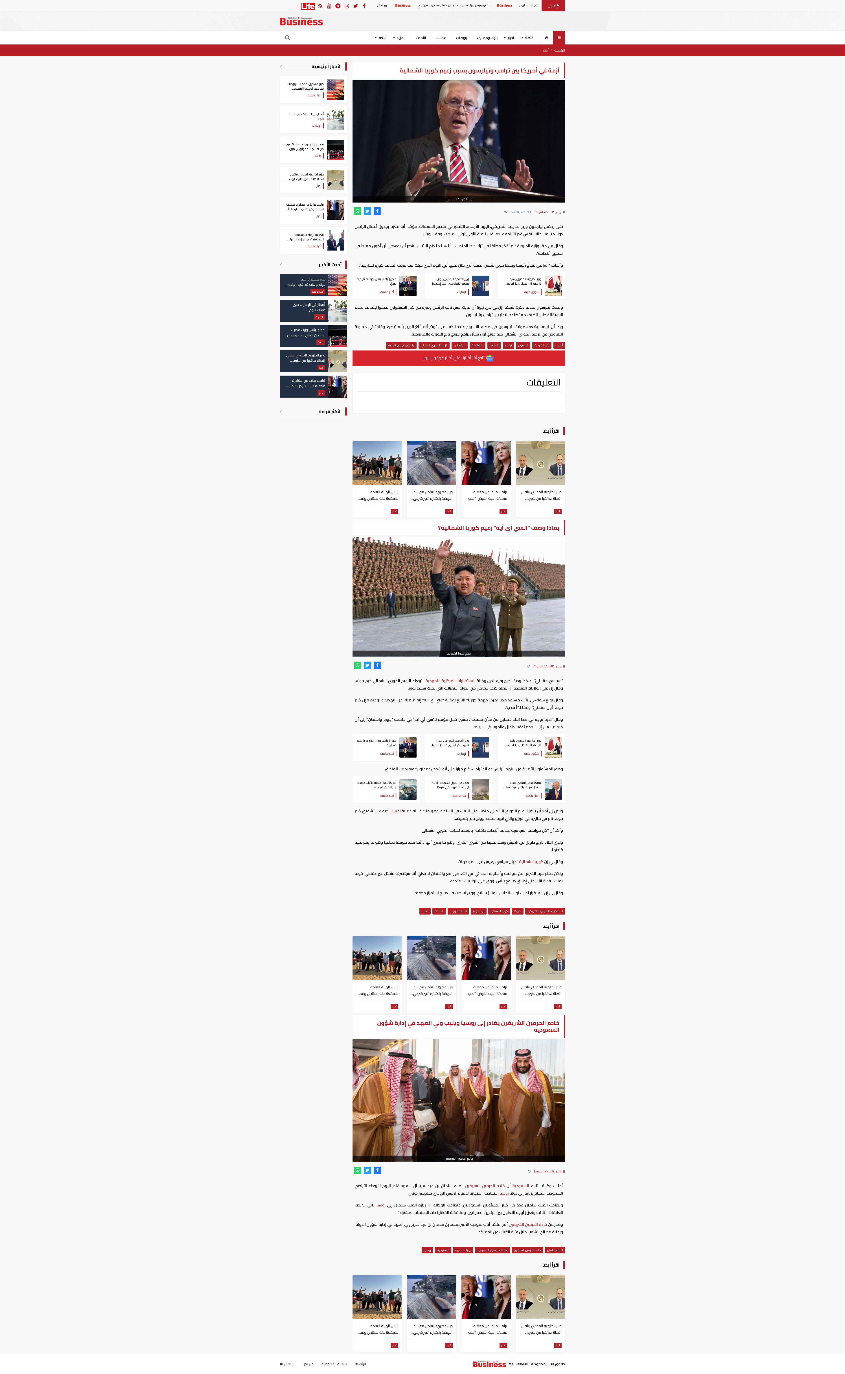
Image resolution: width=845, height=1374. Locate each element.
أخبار (546, 50)
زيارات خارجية (463, 1250)
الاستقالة (477, 345)
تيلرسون (523, 345)
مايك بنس (459, 345)
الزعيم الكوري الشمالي (434, 345)
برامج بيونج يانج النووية (401, 345)
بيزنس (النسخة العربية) (548, 1171)
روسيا (504, 1193)
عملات (441, 37)
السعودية (521, 1185)
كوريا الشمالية (531, 861)
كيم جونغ (478, 911)
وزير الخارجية (542, 345)
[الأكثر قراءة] (281, 412)
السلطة (439, 911)
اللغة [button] (382, 37)
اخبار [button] (511, 37)
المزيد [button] (401, 37)
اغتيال (396, 811)
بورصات (461, 37)
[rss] (320, 5)
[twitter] (367, 211)
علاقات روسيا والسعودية (492, 1250)
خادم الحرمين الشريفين (485, 1185)
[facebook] (377, 211)
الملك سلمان (555, 1250)
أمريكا (559, 345)
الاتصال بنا (287, 1364)
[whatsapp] (357, 211)
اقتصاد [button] (529, 37)
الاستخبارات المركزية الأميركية (450, 680)
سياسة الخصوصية (334, 1364)
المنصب (494, 345)
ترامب (508, 345)
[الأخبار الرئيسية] (281, 67)
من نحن (308, 1364)
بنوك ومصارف (487, 37)
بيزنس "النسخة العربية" (548, 212)
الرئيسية (559, 50)
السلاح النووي (458, 911)
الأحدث (421, 37)
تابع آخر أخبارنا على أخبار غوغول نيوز (454, 358)
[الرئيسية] (546, 37)
